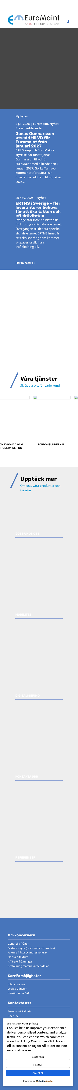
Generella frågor (18, 943)
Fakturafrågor (16, 948)
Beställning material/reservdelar (28, 966)
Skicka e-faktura (18, 957)
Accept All (38, 1073)
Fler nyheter (23, 263)
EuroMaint (40, 124)
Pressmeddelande (28, 128)
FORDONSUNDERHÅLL (39, 444)
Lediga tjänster (17, 988)
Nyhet (54, 124)
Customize (38, 1056)
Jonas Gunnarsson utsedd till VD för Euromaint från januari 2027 (35, 140)
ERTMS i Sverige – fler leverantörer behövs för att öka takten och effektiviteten (38, 209)
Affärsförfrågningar (20, 961)
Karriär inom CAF (18, 993)
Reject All (38, 1064)
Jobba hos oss (16, 984)
